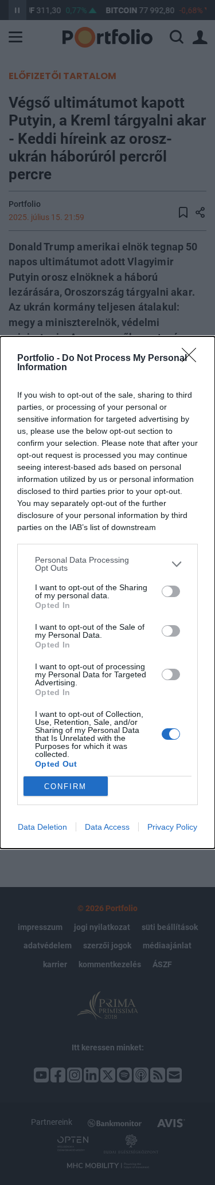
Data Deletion (42, 826)
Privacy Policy (172, 826)
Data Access (107, 826)
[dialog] (107, 592)
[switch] (171, 591)
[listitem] (107, 564)
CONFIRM (65, 786)
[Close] (193, 359)
